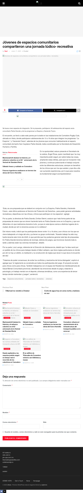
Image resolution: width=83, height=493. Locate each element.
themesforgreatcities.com (11, 460)
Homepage (36, 481)
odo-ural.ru (6, 455)
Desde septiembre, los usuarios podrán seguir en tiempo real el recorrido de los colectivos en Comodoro (11, 357)
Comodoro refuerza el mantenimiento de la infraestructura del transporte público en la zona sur (72, 326)
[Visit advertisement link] (41, 120)
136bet (5, 467)
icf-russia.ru (7, 452)
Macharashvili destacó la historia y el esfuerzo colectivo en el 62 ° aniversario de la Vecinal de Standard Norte (20, 160)
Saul (6, 51)
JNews (9, 485)
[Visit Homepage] (41, 3)
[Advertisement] (41, 21)
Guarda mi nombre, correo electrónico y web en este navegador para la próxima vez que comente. (41, 432)
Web (44, 422)
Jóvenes (49, 279)
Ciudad (25, 51)
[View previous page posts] (18, 179)
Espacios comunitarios (15, 279)
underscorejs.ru (8, 462)
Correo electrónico (10, 422)
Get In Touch (19, 481)
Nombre (6, 412)
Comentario (8, 385)
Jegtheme (44, 485)
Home (28, 481)
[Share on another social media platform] (78, 110)
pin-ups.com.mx (8, 457)
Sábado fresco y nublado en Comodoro (17, 166)
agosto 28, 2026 (49, 329)
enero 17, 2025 (16, 51)
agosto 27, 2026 (9, 365)
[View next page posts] (21, 179)
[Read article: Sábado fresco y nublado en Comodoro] (32, 313)
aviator (5, 471)
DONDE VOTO (7, 481)
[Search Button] (79, 3)
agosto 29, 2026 (9, 334)
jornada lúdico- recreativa (35, 279)
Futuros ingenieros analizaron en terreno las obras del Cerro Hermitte (19, 171)
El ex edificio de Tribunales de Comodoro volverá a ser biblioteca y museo (32, 356)
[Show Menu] (4, 3)
